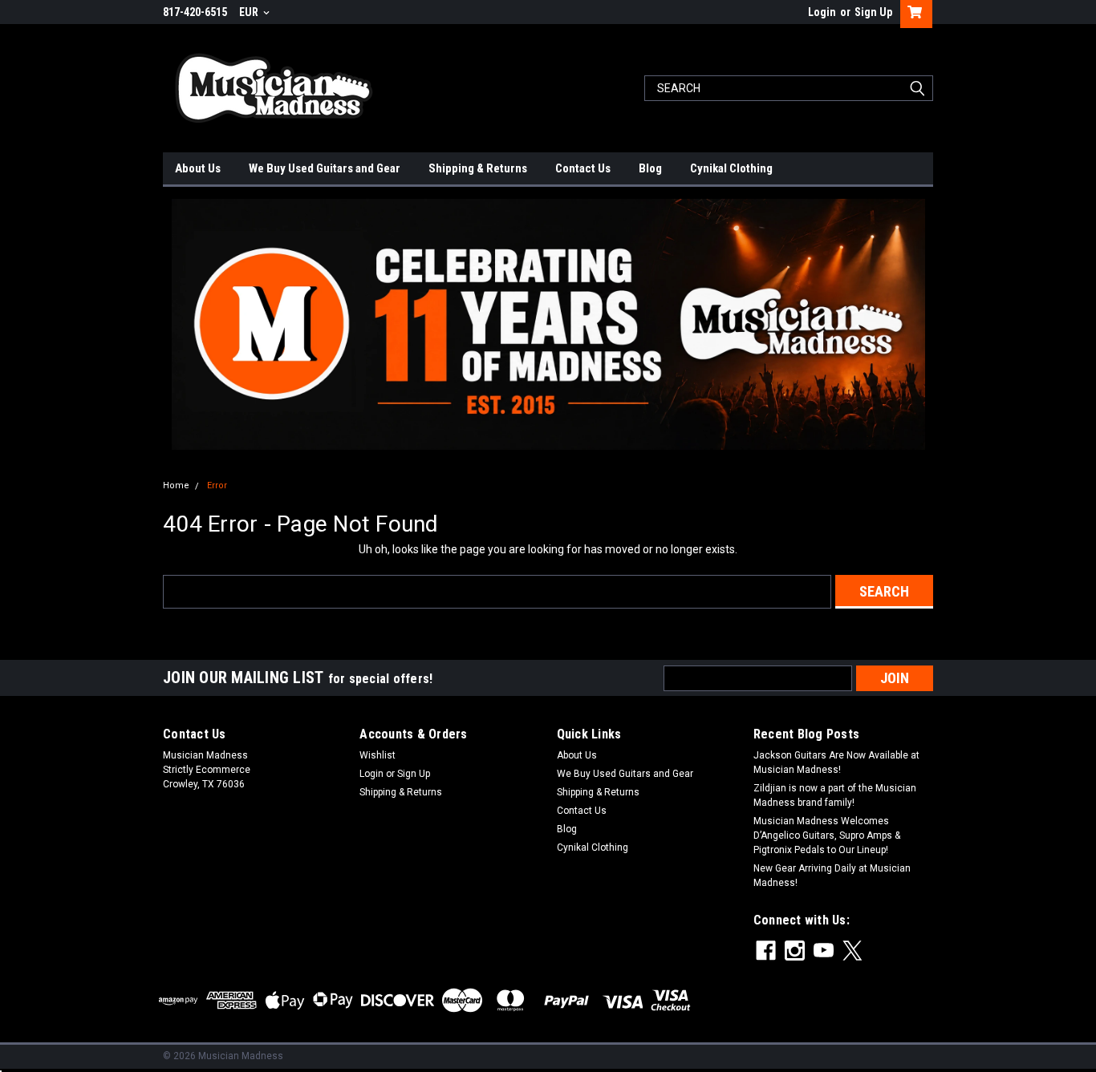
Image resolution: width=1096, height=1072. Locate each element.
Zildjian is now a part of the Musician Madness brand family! (834, 795)
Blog (650, 168)
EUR (250, 12)
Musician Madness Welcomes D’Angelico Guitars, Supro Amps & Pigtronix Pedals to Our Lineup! (826, 835)
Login (822, 12)
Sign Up (873, 12)
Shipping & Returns (477, 168)
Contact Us (583, 168)
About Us (198, 168)
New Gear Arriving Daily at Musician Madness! (832, 875)
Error (217, 485)
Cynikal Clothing (731, 168)
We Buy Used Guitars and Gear (324, 168)
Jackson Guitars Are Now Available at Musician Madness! (836, 762)
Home (176, 485)
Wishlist (377, 755)
